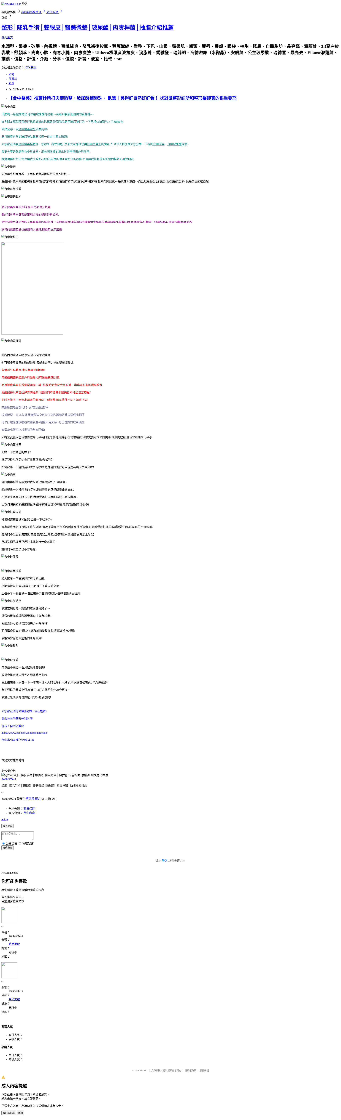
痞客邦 (30, 798)
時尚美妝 (30, 67)
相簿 (11, 74)
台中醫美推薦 (27, 144)
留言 (38, 798)
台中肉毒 (158, 144)
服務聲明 (204, 1070)
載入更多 (7, 826)
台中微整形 (94, 144)
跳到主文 (7, 37)
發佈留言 (7, 847)
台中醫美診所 (27, 129)
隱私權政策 (190, 1070)
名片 (11, 83)
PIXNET (144, 1070)
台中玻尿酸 (174, 144)
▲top (4, 819)
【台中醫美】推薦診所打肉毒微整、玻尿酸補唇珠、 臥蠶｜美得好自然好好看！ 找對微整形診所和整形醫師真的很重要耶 (123, 98)
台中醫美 (55, 136)
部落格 (13, 78)
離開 (20, 1113)
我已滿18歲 (9, 1113)
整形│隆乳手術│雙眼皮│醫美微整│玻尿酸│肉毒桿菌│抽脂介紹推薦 (87, 27)
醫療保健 (29, 808)
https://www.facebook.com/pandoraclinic (24, 732)
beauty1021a (8, 778)
